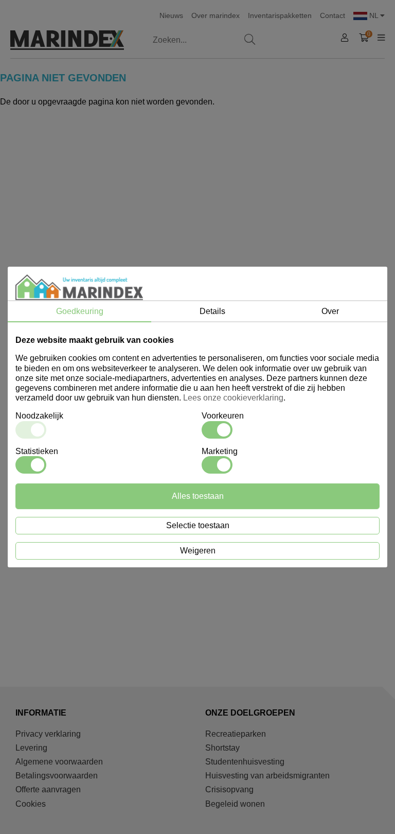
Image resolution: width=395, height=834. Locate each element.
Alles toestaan (198, 496)
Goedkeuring (79, 311)
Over (330, 311)
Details (212, 311)
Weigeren (198, 550)
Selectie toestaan (197, 525)
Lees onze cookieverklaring (233, 397)
